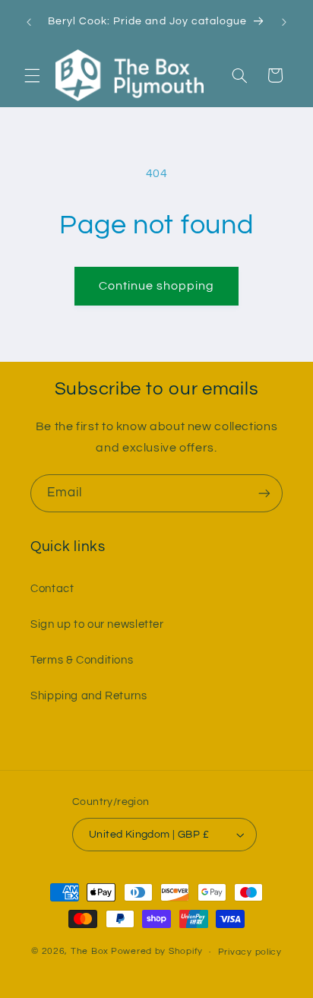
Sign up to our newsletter (97, 624)
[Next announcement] (284, 22)
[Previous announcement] (29, 22)
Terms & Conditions (81, 660)
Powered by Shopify (157, 952)
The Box (90, 952)
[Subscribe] (264, 493)
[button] (31, 75)
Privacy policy (250, 952)
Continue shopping (157, 286)
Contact (52, 588)
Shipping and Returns (88, 696)
